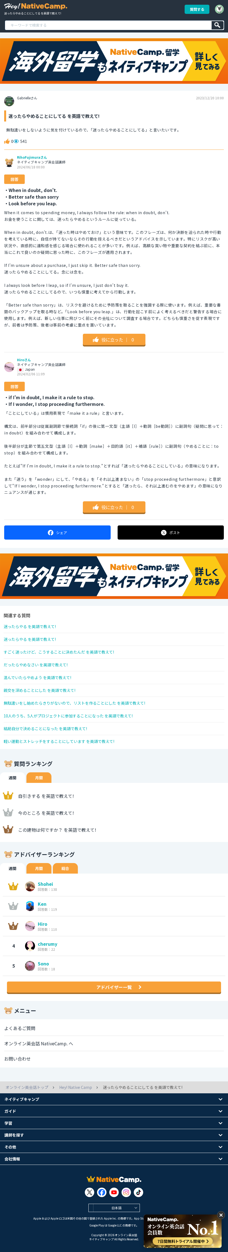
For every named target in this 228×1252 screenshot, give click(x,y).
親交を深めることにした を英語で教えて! (39, 690)
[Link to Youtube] (114, 1192)
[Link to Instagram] (126, 1192)
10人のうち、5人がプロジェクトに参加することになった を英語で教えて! (68, 716)
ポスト (174, 532)
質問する (197, 9)
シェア (61, 532)
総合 (65, 868)
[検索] (218, 25)
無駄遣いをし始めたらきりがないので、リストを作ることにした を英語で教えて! (74, 703)
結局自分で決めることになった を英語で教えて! (45, 728)
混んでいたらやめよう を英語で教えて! (37, 677)
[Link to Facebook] (101, 1192)
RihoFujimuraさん (32, 157)
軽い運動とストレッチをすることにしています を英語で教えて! (59, 741)
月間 (39, 777)
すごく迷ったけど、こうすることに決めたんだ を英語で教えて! (59, 652)
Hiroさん (24, 359)
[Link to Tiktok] (138, 1192)
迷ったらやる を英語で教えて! (30, 626)
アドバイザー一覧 (114, 987)
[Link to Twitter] (89, 1192)
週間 (12, 777)
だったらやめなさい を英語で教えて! (36, 664)
